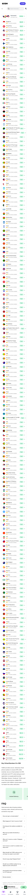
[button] (14, 816)
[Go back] (2, 9)
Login (22, 3)
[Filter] (26, 9)
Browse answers (7, 877)
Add (23, 887)
